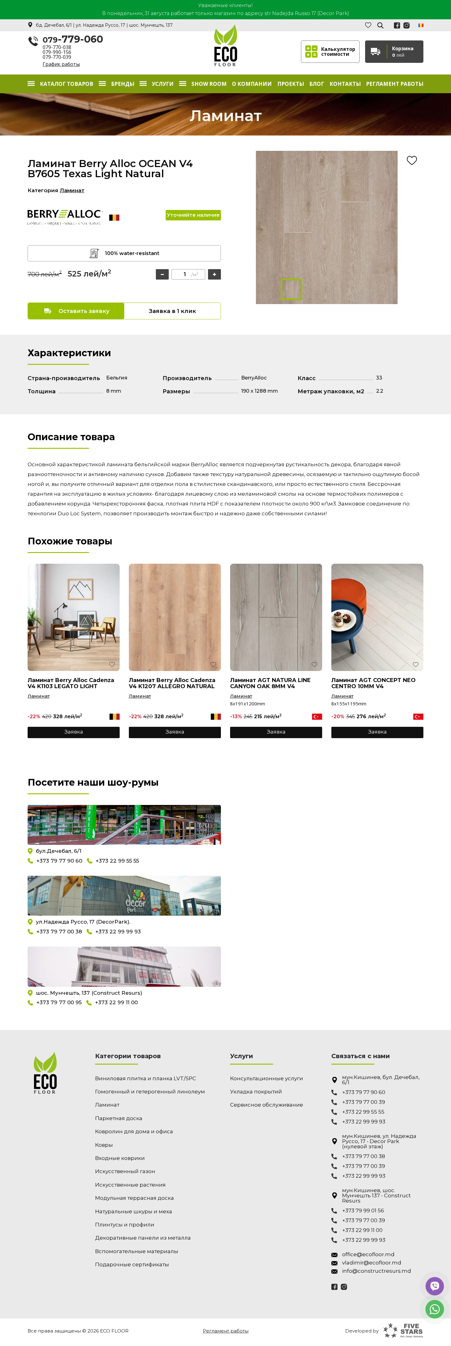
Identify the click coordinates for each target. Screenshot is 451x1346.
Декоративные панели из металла (143, 1238)
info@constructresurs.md (376, 1271)
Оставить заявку (84, 311)
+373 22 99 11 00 (116, 1002)
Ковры (104, 1145)
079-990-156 (57, 52)
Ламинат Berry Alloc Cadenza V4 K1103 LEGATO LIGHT (71, 683)
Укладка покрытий (256, 1092)
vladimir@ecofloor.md (371, 1262)
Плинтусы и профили (124, 1225)
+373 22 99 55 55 (117, 861)
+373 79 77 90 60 (59, 861)
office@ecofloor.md (368, 1254)
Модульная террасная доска (134, 1198)
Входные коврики (120, 1158)
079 (73, 39)
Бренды (122, 83)
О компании (252, 83)
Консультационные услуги (266, 1078)
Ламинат (72, 190)
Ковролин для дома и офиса (134, 1131)
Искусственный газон (125, 1171)
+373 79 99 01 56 (363, 1210)
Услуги (163, 83)
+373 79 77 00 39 (363, 1102)
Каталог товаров (66, 83)
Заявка (73, 732)
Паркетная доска (118, 1118)
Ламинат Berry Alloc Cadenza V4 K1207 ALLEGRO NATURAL (172, 683)
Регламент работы (394, 83)
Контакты (345, 83)
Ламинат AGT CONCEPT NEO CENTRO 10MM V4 (373, 683)
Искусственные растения (130, 1185)
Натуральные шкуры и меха (133, 1211)
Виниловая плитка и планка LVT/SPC (145, 1078)
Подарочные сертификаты (132, 1264)
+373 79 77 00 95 (59, 1002)
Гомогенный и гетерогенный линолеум (150, 1092)
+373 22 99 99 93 (118, 931)
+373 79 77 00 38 (59, 931)
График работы (61, 64)
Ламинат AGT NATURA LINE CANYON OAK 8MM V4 (270, 683)
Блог (316, 83)
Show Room (209, 83)
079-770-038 (57, 47)
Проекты (290, 83)
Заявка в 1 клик (172, 311)
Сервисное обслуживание (266, 1105)
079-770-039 (57, 57)
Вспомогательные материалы (136, 1251)
